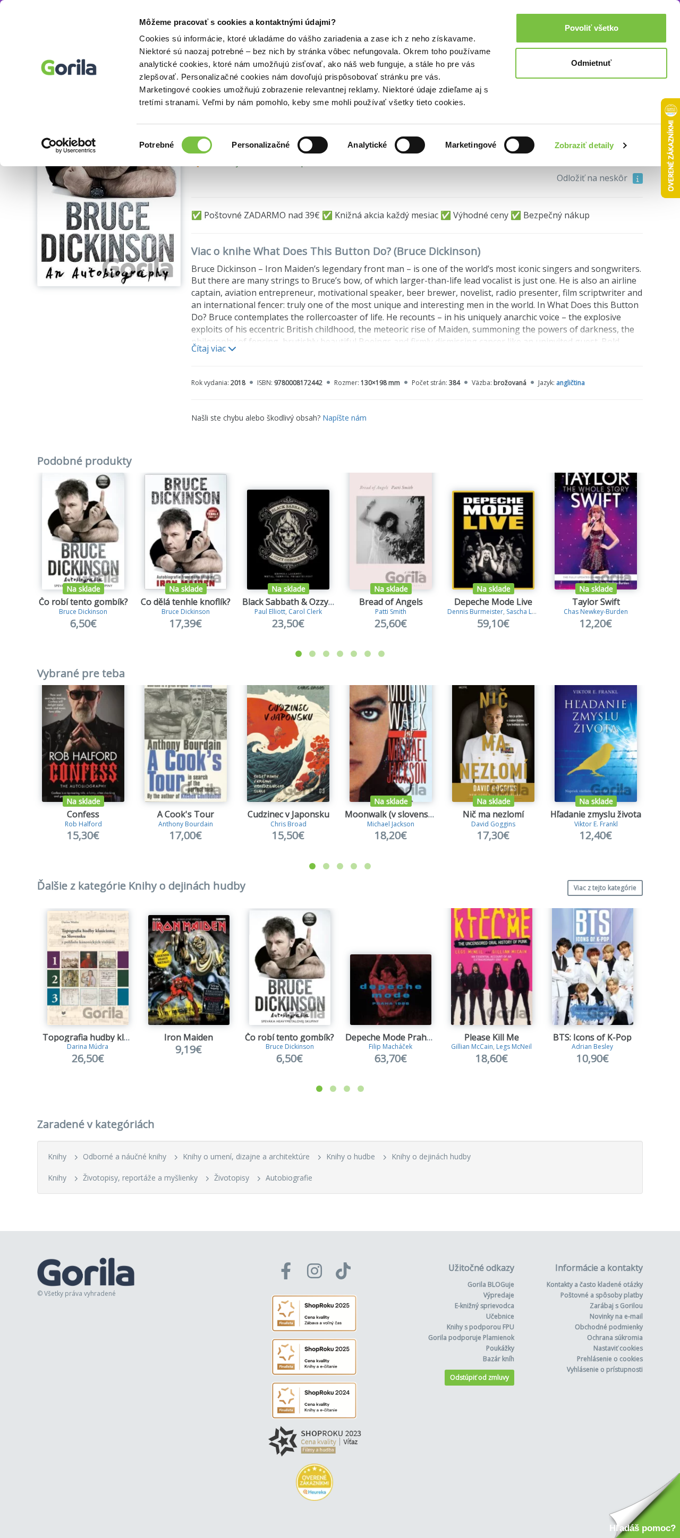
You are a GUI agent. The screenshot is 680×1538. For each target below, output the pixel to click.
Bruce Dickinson (83, 611)
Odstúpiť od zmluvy (479, 1377)
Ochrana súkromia (615, 1337)
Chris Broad (288, 823)
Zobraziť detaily (584, 145)
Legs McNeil (514, 1046)
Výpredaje (498, 1295)
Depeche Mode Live (493, 602)
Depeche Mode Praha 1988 (399, 1037)
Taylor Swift (596, 602)
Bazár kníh (498, 1358)
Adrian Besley (592, 1046)
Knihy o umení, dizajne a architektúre (246, 1156)
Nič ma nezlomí (493, 814)
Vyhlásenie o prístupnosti (605, 1369)
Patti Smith (390, 611)
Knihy (57, 1156)
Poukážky (500, 1348)
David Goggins (493, 823)
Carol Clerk (305, 611)
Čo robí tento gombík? (83, 602)
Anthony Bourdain (185, 823)
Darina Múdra (87, 1046)
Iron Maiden (188, 1037)
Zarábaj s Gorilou (616, 1305)
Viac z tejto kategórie (605, 887)
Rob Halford (83, 823)
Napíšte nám (344, 418)
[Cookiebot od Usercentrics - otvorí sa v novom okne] (68, 145)
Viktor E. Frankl (596, 823)
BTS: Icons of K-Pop (592, 1037)
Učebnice (500, 1316)
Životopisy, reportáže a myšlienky (140, 1178)
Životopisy (231, 1178)
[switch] (313, 144)
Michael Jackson (390, 823)
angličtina (570, 382)
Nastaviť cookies (618, 1348)
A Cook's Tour (185, 814)
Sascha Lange (526, 611)
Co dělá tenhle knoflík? (186, 602)
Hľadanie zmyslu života (595, 814)
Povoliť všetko (591, 27)
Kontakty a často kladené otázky (595, 1284)
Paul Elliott (269, 611)
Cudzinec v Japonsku (288, 814)
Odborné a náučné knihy (124, 1156)
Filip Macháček (390, 1046)
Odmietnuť (591, 62)
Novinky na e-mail (616, 1316)
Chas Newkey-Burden (596, 611)
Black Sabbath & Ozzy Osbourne (306, 602)
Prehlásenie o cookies (610, 1358)
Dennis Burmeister (475, 611)
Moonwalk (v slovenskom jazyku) (410, 814)
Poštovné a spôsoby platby (601, 1295)
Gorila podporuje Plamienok (471, 1337)
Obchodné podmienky (609, 1326)
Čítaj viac (209, 348)
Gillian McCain (472, 1046)
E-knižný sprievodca (484, 1305)
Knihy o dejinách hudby (431, 1156)
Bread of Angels (391, 602)
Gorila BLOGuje (491, 1284)
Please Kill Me (491, 1037)
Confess (83, 814)
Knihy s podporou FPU (480, 1326)
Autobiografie (289, 1178)
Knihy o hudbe (350, 1156)
